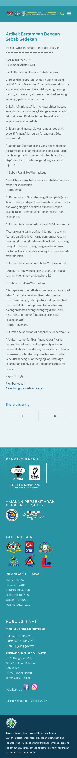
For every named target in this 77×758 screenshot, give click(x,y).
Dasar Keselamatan (47, 733)
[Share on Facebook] (22, 416)
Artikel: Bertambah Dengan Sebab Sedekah (33, 37)
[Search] (60, 14)
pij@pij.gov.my (24, 646)
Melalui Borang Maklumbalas (25, 628)
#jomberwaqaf (15, 383)
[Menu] (69, 13)
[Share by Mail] (55, 416)
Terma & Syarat (13, 733)
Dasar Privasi (29, 733)
